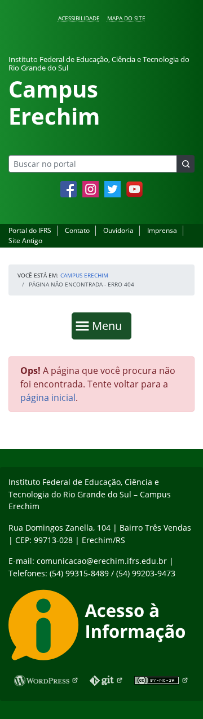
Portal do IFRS (29, 230)
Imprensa (162, 230)
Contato (77, 230)
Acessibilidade (79, 18)
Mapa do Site (126, 18)
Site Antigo (25, 240)
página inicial (48, 397)
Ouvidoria (118, 230)
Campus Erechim (84, 275)
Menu (109, 325)
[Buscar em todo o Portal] (185, 164)
